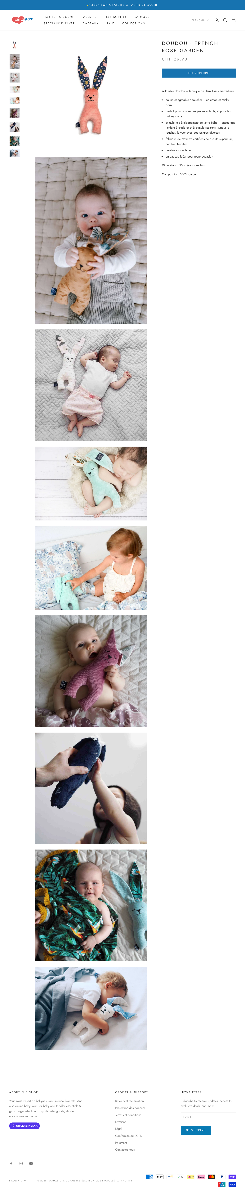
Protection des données (130, 1108)
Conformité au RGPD (128, 1136)
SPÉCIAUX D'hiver (59, 23)
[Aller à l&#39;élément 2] (14, 61)
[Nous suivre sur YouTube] (31, 1163)
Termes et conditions (128, 1115)
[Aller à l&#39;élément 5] (14, 100)
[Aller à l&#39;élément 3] (14, 77)
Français (198, 20)
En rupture (198, 73)
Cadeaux (91, 23)
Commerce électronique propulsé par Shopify (99, 1180)
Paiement (121, 1142)
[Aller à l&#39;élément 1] (14, 45)
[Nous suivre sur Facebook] (11, 1163)
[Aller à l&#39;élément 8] (14, 140)
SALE (110, 23)
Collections (133, 23)
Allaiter (91, 17)
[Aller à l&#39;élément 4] (14, 89)
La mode (142, 17)
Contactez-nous (125, 1149)
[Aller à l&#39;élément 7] (14, 127)
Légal (118, 1129)
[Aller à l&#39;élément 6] (14, 113)
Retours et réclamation (129, 1101)
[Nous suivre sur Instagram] (21, 1163)
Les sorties (116, 17)
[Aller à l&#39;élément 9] (14, 153)
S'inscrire (196, 1130)
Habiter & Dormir (60, 17)
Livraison (120, 1122)
